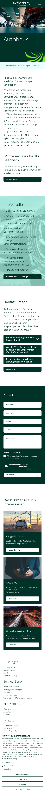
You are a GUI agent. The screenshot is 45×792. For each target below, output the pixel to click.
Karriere (6, 715)
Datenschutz (18, 789)
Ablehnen (22, 784)
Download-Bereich (11, 687)
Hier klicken (23, 467)
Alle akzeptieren (22, 774)
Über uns (7, 709)
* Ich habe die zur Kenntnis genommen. (20, 457)
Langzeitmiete (9, 670)
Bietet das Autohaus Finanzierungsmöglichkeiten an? (20, 360)
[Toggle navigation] (40, 4)
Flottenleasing (9, 667)
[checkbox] (2, 762)
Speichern (23, 779)
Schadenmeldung (10, 695)
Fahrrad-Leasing (10, 676)
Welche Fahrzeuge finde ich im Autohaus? (20, 339)
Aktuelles (7, 712)
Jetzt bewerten (12, 179)
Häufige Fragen (24, 66)
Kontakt (36, 66)
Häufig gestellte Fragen (12, 690)
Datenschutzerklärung (9, 759)
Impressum (28, 789)
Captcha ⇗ (32, 469)
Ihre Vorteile (11, 66)
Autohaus (7, 673)
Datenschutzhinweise (12, 452)
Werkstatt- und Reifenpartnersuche (17, 698)
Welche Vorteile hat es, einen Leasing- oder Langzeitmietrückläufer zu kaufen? (21, 350)
